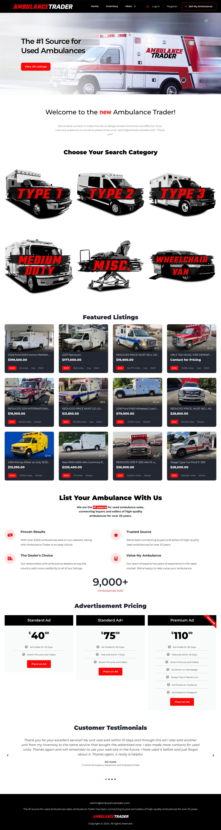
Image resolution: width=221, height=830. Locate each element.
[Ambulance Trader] (42, 6)
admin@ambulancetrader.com (110, 803)
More (129, 6)
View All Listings (36, 66)
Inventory (112, 6)
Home (95, 6)
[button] (7, 755)
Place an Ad (39, 664)
